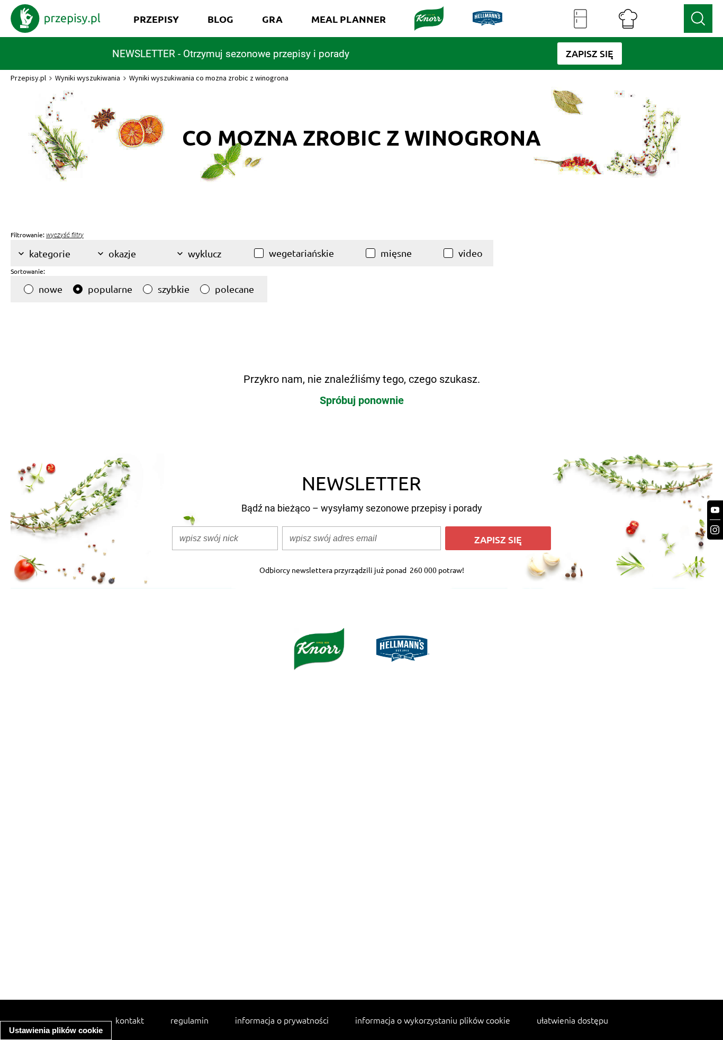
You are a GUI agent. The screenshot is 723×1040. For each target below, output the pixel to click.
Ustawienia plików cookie (56, 1030)
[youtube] (715, 510)
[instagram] (715, 530)
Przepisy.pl (28, 78)
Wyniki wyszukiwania (87, 78)
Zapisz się (498, 539)
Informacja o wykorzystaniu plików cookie (432, 1020)
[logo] (56, 18)
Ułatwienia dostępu (572, 1020)
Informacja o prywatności (282, 1020)
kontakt (129, 1020)
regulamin (189, 1020)
